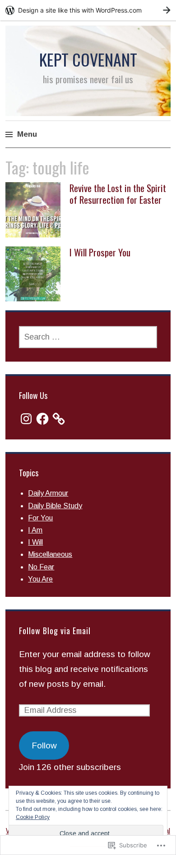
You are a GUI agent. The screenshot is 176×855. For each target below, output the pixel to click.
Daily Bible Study (55, 506)
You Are (40, 579)
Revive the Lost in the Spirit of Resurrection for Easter (117, 193)
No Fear (41, 567)
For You (40, 518)
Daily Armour (48, 493)
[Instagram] (26, 419)
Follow (44, 745)
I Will (35, 542)
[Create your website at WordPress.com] (88, 10)
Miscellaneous (50, 554)
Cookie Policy (33, 817)
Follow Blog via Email (55, 630)
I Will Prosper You (99, 252)
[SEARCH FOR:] (88, 337)
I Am (35, 530)
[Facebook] (42, 419)
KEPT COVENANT (88, 59)
